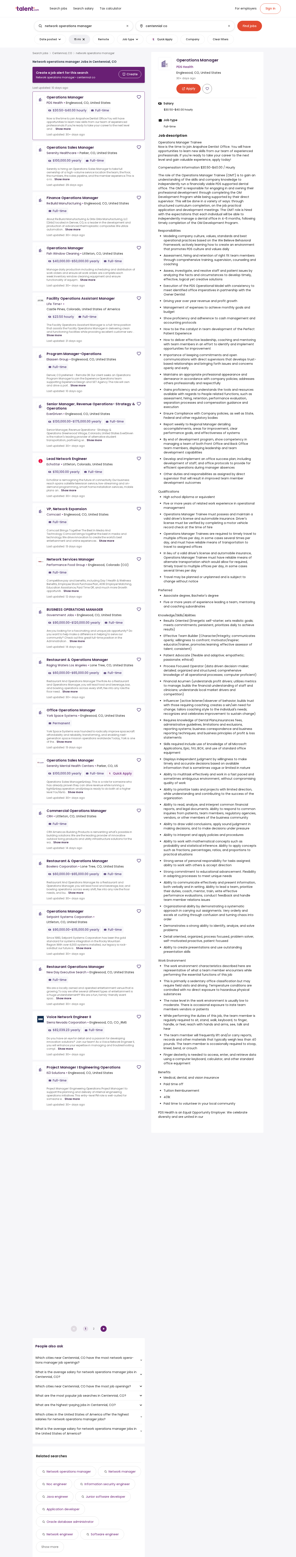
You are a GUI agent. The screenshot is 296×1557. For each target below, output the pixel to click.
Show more (63, 129)
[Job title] (80, 26)
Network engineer (60, 1534)
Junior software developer (105, 1496)
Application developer (63, 1509)
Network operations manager (69, 1471)
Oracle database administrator (70, 1522)
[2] (104, 1329)
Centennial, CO (62, 53)
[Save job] (139, 97)
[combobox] (83, 26)
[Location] (181, 26)
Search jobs (40, 53)
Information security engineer (107, 1484)
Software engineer (105, 1534)
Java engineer (57, 1496)
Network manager (122, 1471)
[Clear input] (127, 26)
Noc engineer (57, 1484)
